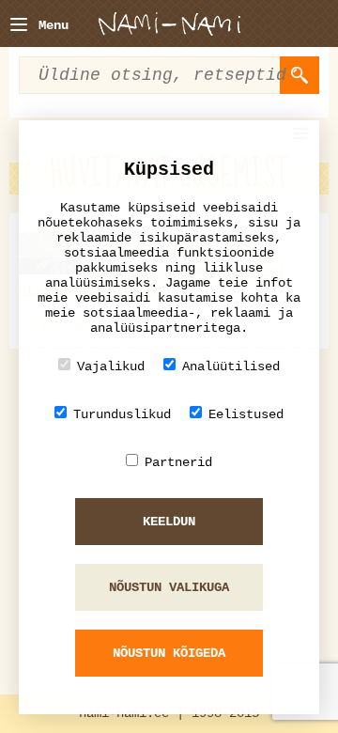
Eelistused (246, 414)
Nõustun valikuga (169, 587)
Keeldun (169, 521)
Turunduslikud (122, 414)
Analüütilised (231, 366)
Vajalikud (111, 366)
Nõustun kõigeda (169, 653)
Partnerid (178, 462)
